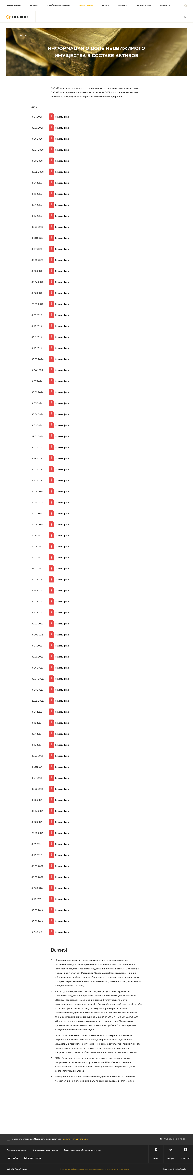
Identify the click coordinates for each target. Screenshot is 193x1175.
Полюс (18, 17)
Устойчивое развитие (58, 5)
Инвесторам (86, 5)
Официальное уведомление (45, 1150)
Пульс (156, 1158)
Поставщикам (143, 5)
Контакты (165, 5)
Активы (34, 5)
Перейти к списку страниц (75, 1139)
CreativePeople (179, 1169)
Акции (24, 36)
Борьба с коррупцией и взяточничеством (82, 1150)
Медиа (105, 5)
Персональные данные (17, 1150)
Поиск (186, 5)
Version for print (175, 1139)
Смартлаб (185, 1158)
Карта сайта (12, 1158)
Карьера (122, 5)
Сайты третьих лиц (32, 1158)
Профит (170, 1158)
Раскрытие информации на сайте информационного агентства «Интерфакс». (94, 1169)
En (185, 17)
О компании (14, 5)
